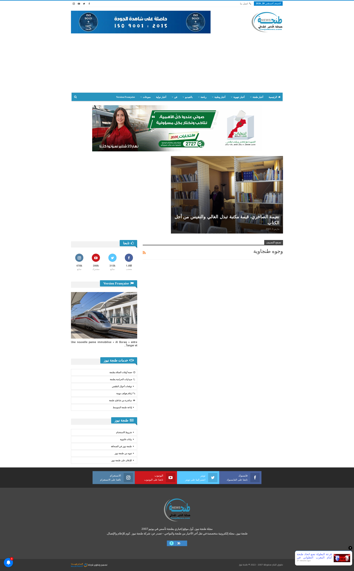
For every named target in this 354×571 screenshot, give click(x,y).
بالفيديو (189, 97)
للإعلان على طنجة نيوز (121, 460)
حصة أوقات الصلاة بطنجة (121, 372)
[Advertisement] (177, 65)
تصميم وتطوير (100, 565)
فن (175, 97)
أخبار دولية (161, 97)
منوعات (147, 97)
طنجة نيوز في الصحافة (121, 446)
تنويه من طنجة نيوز (123, 453)
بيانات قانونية (126, 439)
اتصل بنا (244, 3)
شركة (91, 565)
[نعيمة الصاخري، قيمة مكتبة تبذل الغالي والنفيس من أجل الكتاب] (227, 195)
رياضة (203, 97)
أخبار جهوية (239, 97)
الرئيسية (273, 97)
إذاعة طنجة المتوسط (122, 407)
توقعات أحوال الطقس (122, 386)
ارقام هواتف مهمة (124, 393)
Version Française (125, 97)
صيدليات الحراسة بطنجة (121, 379)
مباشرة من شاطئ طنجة (120, 400)
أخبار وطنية (219, 97)
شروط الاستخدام (124, 432)
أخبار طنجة (258, 97)
